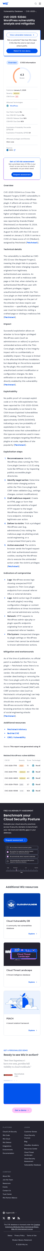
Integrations (7, 1146)
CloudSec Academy (31, 1145)
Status (10, 1235)
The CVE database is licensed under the (22, 1227)
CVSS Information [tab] (28, 62)
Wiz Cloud (6, 1139)
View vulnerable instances (21, 35)
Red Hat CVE (13, 733)
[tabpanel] (22, 109)
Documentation (8, 1153)
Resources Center (30, 1149)
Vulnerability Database (13, 11)
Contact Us (7, 1191)
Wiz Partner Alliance (10, 1198)
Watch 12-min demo (22, 51)
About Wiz (6, 1176)
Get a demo (20, 1110)
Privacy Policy (20, 1235)
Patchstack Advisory (17, 729)
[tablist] (22, 63)
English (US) (10, 1213)
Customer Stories (30, 1132)
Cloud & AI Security (10, 1132)
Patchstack (32, 242)
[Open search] (36, 3)
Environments (8, 1150)
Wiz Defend (7, 1142)
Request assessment (22, 174)
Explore (32, 934)
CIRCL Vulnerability (16, 737)
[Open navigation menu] (40, 3)
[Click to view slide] (8, 1080)
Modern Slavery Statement (22, 1240)
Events (5, 1187)
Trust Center (7, 1194)
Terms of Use (31, 1235)
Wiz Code (6, 1135)
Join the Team (8, 1180)
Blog (25, 1141)
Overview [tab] (12, 62)
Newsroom (7, 1183)
